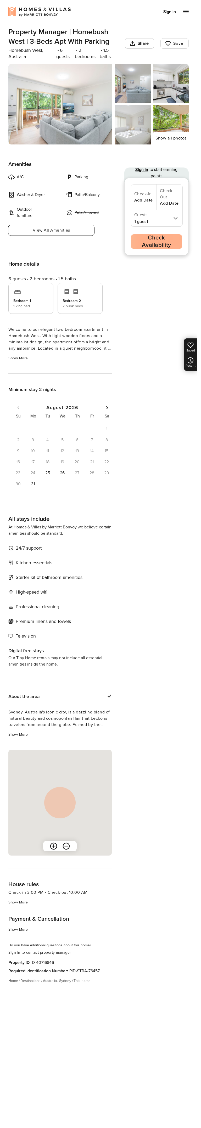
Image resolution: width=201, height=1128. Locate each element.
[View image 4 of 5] (133, 124)
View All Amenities (51, 230)
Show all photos (171, 138)
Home (13, 981)
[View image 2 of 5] (133, 83)
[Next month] (107, 407)
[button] (47, 473)
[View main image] (60, 104)
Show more (18, 358)
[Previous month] (18, 407)
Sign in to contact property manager (39, 952)
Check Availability (156, 241)
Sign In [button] (169, 11)
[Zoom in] (53, 846)
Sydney (65, 981)
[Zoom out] (66, 846)
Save (178, 43)
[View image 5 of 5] (171, 124)
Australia (50, 981)
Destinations (30, 981)
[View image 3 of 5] (171, 83)
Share (143, 43)
